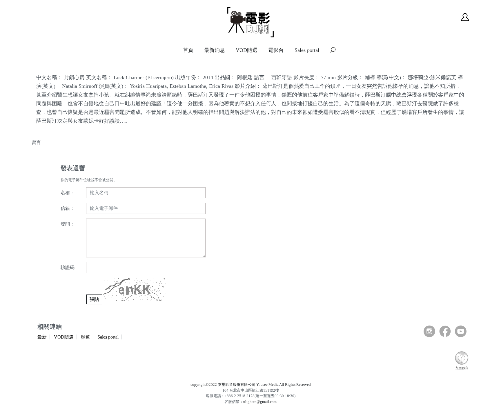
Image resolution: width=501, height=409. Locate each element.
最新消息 (214, 50)
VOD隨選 (246, 50)
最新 (42, 337)
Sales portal (307, 50)
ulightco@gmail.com (260, 401)
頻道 (85, 337)
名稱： (68, 192)
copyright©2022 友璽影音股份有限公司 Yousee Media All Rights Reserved (250, 384)
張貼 (94, 299)
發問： (68, 223)
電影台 (276, 50)
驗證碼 (68, 267)
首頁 (188, 50)
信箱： (68, 208)
